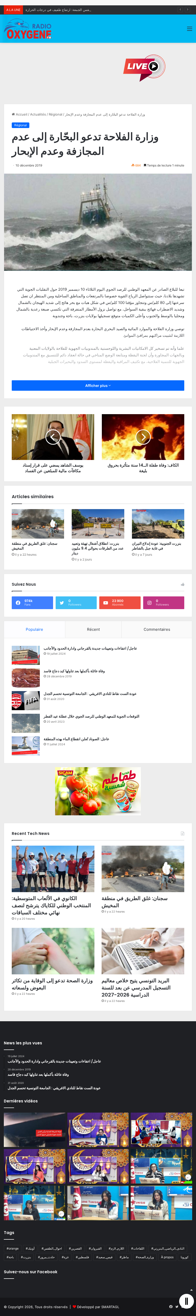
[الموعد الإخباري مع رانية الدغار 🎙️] (98, 1130)
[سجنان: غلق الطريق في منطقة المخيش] (38, 524)
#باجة (10, 1257)
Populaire (34, 629)
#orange (13, 1248)
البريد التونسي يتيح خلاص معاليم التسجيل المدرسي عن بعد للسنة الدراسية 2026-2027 (136, 987)
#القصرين (75, 1248)
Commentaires (157, 629)
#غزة (65, 1257)
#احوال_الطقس (52, 1248)
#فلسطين (82, 1257)
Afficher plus (96, 385)
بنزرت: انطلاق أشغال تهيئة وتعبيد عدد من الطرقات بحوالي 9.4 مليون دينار (98, 548)
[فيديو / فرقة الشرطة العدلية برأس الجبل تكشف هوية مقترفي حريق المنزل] (34, 1130)
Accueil (21, 114)
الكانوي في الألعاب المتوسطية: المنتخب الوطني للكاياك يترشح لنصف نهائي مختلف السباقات (51, 905)
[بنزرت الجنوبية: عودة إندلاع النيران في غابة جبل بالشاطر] (158, 524)
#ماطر (124, 1257)
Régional (55, 114)
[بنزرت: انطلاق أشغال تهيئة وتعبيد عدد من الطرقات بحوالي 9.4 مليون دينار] (98, 524)
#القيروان (95, 1248)
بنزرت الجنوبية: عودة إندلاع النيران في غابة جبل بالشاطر (156, 546)
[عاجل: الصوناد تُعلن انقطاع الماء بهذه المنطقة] (26, 745)
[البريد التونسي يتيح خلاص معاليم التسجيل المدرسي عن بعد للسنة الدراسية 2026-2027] (143, 951)
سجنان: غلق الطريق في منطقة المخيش (34, 546)
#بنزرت (26, 1257)
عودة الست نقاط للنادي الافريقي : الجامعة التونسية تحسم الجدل (90, 693)
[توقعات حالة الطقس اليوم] (34, 1166)
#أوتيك (30, 1248)
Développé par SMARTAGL (98, 1307)
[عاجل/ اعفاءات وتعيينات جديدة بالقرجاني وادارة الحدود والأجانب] (26, 655)
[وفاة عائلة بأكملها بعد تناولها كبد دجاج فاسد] (26, 678)
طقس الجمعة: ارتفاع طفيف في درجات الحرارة (59, 10)
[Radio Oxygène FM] (28, 28)
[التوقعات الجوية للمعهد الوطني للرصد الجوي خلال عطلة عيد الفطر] (26, 723)
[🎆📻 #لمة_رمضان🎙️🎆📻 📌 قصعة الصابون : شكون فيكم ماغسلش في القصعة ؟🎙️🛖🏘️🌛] (161, 1130)
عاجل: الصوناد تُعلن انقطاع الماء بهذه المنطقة (76, 738)
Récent (93, 629)
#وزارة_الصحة (145, 1257)
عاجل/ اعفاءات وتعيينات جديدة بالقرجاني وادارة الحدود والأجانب (90, 648)
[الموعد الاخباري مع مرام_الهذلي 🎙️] (98, 1166)
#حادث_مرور (46, 1257)
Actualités (38, 114)
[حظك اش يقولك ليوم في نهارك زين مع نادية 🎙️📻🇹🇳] (34, 1203)
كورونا (185, 1257)
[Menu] (189, 30)
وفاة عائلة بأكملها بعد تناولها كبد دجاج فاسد (74, 671)
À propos (167, 1257)
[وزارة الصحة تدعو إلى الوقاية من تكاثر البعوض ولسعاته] (53, 951)
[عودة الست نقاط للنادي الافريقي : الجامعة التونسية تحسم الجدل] (26, 700)
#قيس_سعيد (104, 1257)
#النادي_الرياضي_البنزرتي (167, 1248)
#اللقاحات (137, 1248)
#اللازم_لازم (116, 1248)
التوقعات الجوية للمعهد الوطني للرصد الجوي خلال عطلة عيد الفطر (91, 716)
